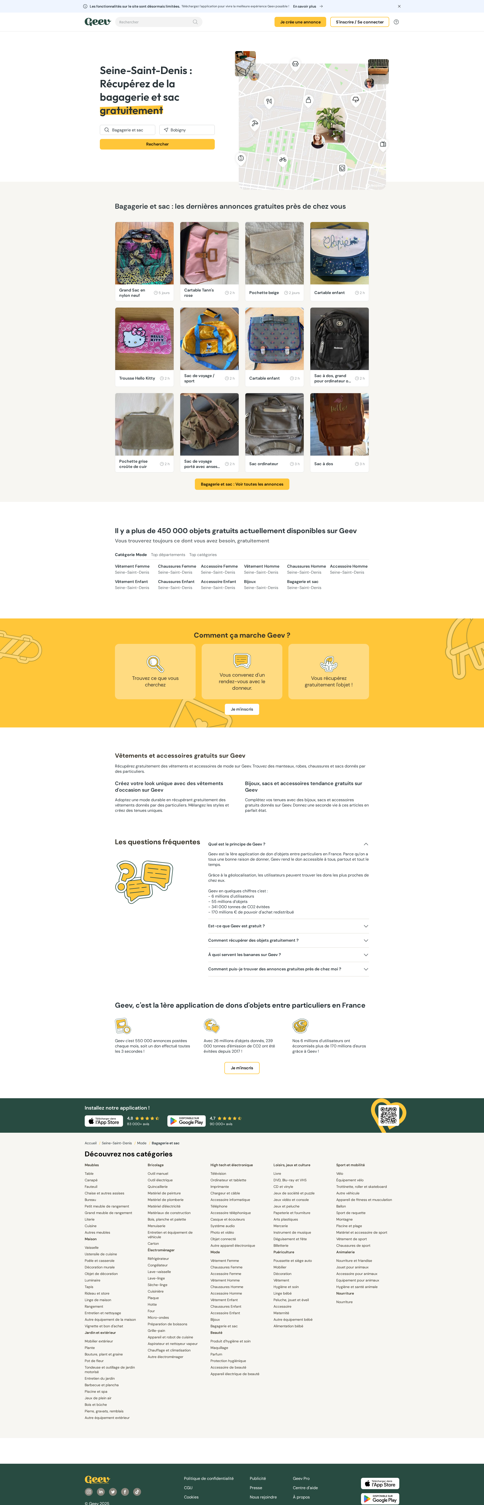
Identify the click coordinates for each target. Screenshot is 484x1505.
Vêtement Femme (132, 569)
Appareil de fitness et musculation (364, 1199)
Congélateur (158, 1265)
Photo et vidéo (222, 1232)
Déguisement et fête (290, 1239)
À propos (301, 1497)
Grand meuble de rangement (108, 1212)
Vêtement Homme (261, 569)
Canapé (91, 1180)
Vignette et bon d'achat (104, 1326)
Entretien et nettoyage (103, 1313)
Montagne (344, 1219)
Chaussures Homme (306, 569)
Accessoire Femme (219, 569)
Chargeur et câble (225, 1193)
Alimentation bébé (288, 1326)
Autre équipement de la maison (110, 1319)
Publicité (258, 1478)
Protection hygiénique (228, 1361)
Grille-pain (156, 1330)
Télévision (218, 1173)
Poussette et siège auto (293, 1260)
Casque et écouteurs (227, 1219)
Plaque (153, 1298)
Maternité (281, 1313)
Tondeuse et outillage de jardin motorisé (110, 1369)
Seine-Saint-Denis (117, 1143)
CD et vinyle (283, 1186)
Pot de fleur (94, 1361)
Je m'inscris (242, 709)
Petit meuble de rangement (107, 1206)
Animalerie (345, 1252)
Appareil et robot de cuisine (170, 1337)
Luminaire (92, 1280)
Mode (142, 1143)
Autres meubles (97, 1232)
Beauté (216, 1332)
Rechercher (157, 144)
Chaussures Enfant (176, 584)
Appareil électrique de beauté (234, 1374)
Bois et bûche (96, 1404)
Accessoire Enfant (218, 584)
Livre (277, 1173)
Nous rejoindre (263, 1497)
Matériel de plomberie (166, 1199)
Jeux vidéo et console (291, 1199)
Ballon (341, 1206)
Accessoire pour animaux (356, 1273)
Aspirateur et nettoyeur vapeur (173, 1343)
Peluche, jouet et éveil (291, 1300)
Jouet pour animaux (352, 1267)
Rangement (94, 1306)
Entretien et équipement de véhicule (170, 1234)
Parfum (216, 1354)
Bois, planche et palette (167, 1219)
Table (89, 1173)
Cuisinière (156, 1291)
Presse (256, 1487)
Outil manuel (158, 1173)
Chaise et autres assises (104, 1193)
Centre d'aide (305, 1487)
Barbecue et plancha (102, 1385)
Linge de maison (98, 1300)
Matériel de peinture (164, 1193)
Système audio (222, 1226)
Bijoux (261, 584)
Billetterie (281, 1245)
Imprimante (219, 1186)
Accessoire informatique (230, 1199)
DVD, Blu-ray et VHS (290, 1180)
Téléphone (218, 1206)
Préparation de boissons (167, 1324)
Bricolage (156, 1165)
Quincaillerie (158, 1186)
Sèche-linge (157, 1284)
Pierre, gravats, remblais (104, 1411)
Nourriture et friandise (354, 1260)
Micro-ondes (158, 1317)
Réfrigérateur (158, 1258)
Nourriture (345, 1293)
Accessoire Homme (349, 569)
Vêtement (281, 1280)
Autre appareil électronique (232, 1245)
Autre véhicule (347, 1193)
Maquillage (219, 1347)
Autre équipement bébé (293, 1319)
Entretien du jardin (100, 1378)
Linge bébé (283, 1293)
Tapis (89, 1286)
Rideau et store (97, 1293)
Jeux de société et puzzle (294, 1193)
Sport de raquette (351, 1212)
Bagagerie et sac (304, 584)
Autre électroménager (165, 1356)
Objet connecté (223, 1239)
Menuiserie (156, 1226)
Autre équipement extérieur (107, 1417)
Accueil (91, 1143)
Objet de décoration (101, 1273)
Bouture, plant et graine (104, 1354)
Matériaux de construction (169, 1212)
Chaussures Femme (177, 569)
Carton (153, 1243)
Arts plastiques (286, 1219)
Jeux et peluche (286, 1206)
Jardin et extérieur (100, 1332)
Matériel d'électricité (164, 1206)
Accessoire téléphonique (230, 1212)
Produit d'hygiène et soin (230, 1341)
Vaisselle (92, 1247)
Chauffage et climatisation (169, 1350)
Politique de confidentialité (209, 1478)
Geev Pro (301, 1478)
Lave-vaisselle (159, 1271)
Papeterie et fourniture (292, 1212)
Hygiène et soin (286, 1286)
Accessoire (282, 1306)
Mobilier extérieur (99, 1341)
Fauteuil (91, 1186)
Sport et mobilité (350, 1165)
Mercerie (281, 1226)
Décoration (282, 1273)
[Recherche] (195, 22)
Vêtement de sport (351, 1239)
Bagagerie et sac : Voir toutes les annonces (242, 484)
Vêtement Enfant (132, 584)
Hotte (152, 1304)
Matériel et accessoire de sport (361, 1232)
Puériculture (284, 1252)
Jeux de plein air (98, 1398)
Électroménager (161, 1250)
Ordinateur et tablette (228, 1180)
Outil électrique (160, 1180)
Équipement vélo (350, 1180)
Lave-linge (156, 1278)
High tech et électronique (231, 1165)
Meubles (92, 1165)
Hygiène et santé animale (357, 1286)
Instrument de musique (292, 1232)
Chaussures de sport (353, 1245)
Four (151, 1311)
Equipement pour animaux (357, 1280)
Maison (91, 1239)
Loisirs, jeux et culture (292, 1165)
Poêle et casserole (99, 1260)
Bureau (90, 1199)
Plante (90, 1347)
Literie (90, 1219)
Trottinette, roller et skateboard (361, 1186)
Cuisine (91, 1226)
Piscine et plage (349, 1226)
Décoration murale (100, 1267)
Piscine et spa (96, 1391)
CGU (188, 1487)
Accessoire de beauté (228, 1367)
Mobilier (280, 1267)
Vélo (339, 1173)
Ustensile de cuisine (101, 1254)
